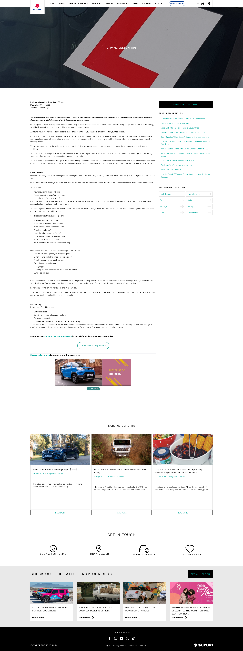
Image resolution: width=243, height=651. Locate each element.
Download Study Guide (93, 346)
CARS (51, 4)
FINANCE (96, 4)
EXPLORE (146, 4)
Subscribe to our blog (40, 355)
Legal (107, 645)
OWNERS (109, 4)
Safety (190, 206)
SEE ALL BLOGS (200, 574)
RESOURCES (123, 4)
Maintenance (193, 213)
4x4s (190, 200)
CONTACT (160, 4)
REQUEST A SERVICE (78, 4)
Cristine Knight (43, 107)
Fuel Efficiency (166, 194)
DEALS (61, 4)
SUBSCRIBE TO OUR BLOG (185, 104)
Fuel (162, 213)
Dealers (163, 200)
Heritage (163, 206)
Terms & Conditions (137, 645)
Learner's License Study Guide (57, 336)
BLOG (135, 4)
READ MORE (60, 513)
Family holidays (194, 194)
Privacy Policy (119, 645)
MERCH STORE (177, 4)
